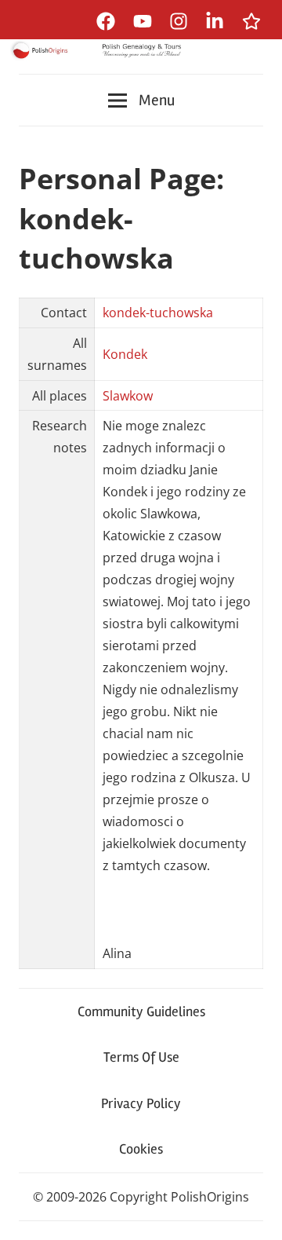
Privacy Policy (141, 1103)
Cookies (141, 1149)
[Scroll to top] (255, 1213)
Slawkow (128, 395)
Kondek (125, 354)
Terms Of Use (141, 1057)
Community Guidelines (141, 1011)
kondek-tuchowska (158, 312)
